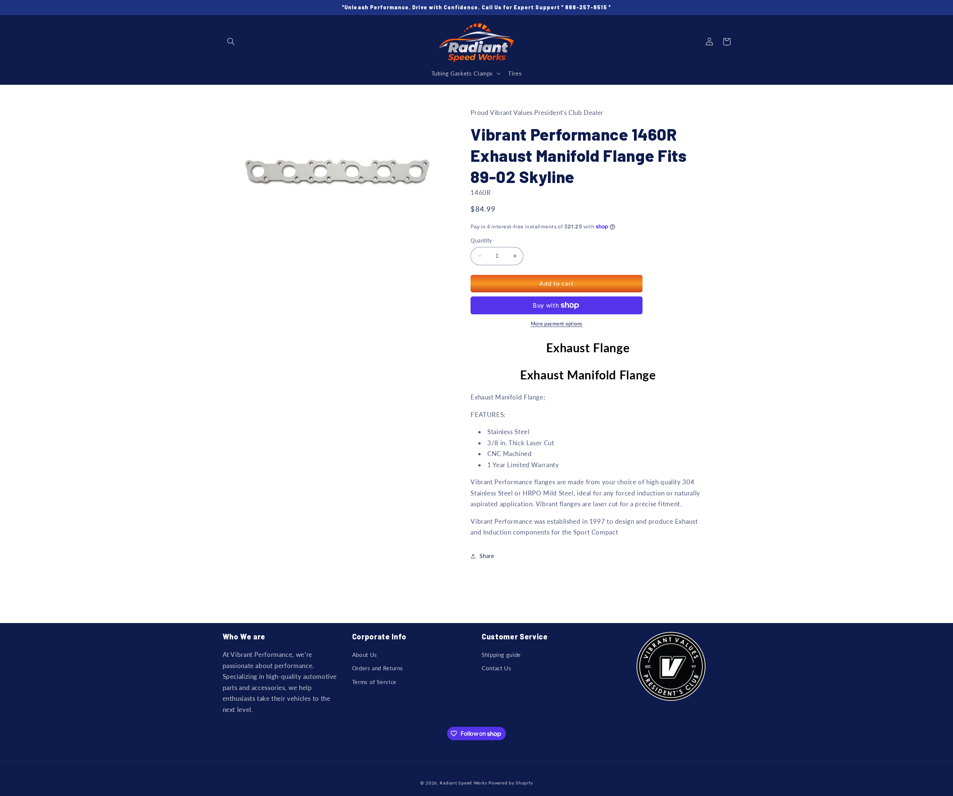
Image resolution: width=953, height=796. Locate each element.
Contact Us (496, 668)
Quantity (481, 241)
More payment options (557, 324)
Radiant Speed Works (463, 782)
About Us (364, 654)
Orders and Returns (377, 668)
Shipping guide (501, 654)
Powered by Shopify (510, 782)
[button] (231, 41)
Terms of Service (374, 681)
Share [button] (486, 556)
